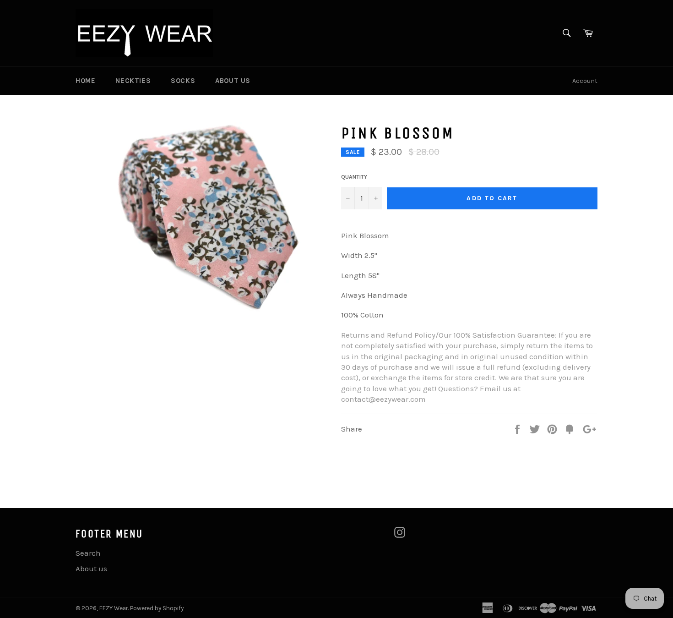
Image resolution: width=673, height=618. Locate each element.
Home (85, 81)
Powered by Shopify (157, 608)
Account (584, 81)
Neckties (133, 81)
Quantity (354, 177)
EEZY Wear (113, 608)
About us (232, 81)
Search (88, 553)
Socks (183, 81)
